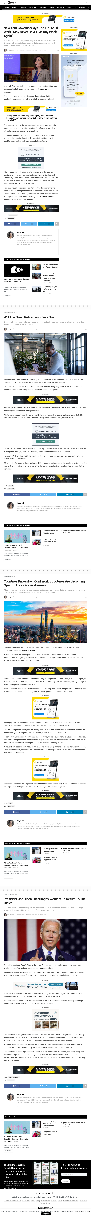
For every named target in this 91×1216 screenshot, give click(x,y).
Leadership (22, 7)
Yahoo (11, 485)
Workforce (60, 7)
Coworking (42, 7)
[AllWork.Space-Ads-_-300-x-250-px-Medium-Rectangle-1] (45, 1020)
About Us (54, 1201)
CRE (75, 7)
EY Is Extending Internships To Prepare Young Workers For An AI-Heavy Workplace (50, 266)
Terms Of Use (45, 1201)
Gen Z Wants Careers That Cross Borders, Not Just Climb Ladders (50, 541)
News (14, 7)
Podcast (42, 1203)
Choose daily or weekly (11, 1181)
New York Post (13, 215)
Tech (69, 7)
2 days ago (46, 536)
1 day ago (16, 550)
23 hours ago (47, 282)
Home (7, 7)
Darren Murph (9, 284)
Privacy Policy (35, 1201)
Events (48, 1203)
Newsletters (26, 1201)
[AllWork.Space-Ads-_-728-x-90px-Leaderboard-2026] (45, 985)
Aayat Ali (11, 50)
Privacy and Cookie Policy (82, 1211)
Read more (8, 295)
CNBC (10, 803)
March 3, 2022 (20, 50)
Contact (60, 1201)
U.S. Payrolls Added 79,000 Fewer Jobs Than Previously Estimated (50, 532)
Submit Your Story (15, 1201)
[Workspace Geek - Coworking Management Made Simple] (31, 158)
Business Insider (14, 1077)
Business (82, 7)
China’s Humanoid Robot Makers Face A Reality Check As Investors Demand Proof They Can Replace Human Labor (50, 277)
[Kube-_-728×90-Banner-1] (45, 19)
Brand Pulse (83, 1201)
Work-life (32, 7)
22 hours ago (47, 270)
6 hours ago (18, 284)
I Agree (46, 1214)
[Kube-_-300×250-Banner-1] (74, 39)
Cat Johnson (8, 550)
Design (51, 7)
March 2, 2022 (20, 329)
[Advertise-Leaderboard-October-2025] (31, 208)
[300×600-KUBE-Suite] (74, 81)
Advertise (7, 1201)
